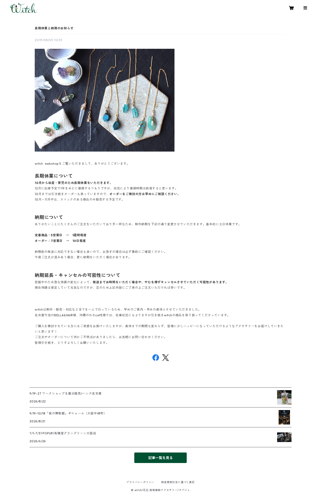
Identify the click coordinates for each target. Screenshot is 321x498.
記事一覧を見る (160, 458)
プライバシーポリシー (140, 482)
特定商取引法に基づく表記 (178, 482)
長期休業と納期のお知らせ (54, 28)
